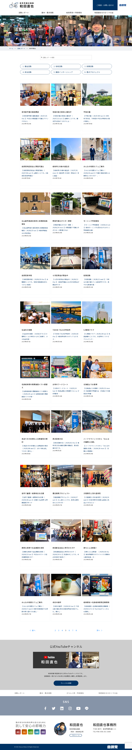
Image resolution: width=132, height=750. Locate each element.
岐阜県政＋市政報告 (74, 12)
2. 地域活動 (58, 66)
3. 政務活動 (89, 66)
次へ (98, 630)
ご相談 (105, 5)
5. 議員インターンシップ (63, 72)
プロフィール (76, 735)
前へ (33, 630)
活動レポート (24, 12)
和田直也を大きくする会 (103, 12)
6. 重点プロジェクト (92, 72)
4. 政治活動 (27, 72)
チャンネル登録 (66, 683)
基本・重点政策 (48, 12)
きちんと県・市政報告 (75, 693)
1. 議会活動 (27, 66)
